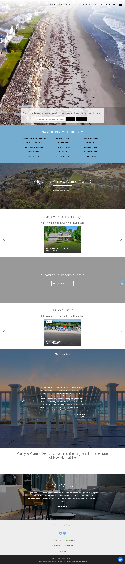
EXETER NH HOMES (34, 151)
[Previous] (3, 239)
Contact (93, 4)
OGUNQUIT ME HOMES (62, 156)
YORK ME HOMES (34, 156)
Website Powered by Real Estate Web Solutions (62, 558)
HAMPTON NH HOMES (62, 142)
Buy (33, 4)
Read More (62, 466)
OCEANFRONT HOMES (62, 138)
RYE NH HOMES (90, 142)
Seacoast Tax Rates (108, 4)
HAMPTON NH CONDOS (91, 138)
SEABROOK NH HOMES (91, 147)
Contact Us (62, 507)
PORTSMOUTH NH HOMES (62, 147)
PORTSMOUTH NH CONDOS (34, 142)
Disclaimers (68, 561)
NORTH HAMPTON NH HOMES (34, 147)
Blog (84, 4)
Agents (77, 4)
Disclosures (62, 551)
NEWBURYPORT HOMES (91, 151)
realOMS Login (75, 561)
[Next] (121, 239)
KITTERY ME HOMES (62, 151)
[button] (120, 559)
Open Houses (49, 4)
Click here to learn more (62, 190)
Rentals (60, 4)
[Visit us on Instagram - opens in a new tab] (122, 283)
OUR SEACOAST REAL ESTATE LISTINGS (34, 138)
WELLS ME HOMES (90, 156)
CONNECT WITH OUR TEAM (62, 283)
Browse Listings (83, 561)
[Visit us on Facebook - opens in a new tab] (122, 280)
